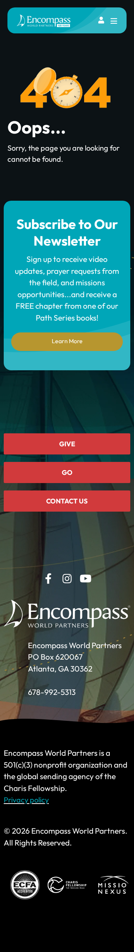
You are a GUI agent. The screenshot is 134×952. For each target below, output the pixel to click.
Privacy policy (26, 799)
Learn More (67, 341)
